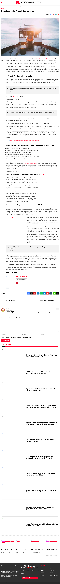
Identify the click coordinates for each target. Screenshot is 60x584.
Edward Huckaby (9, 308)
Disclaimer (42, 572)
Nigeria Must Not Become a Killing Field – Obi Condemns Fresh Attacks (41, 389)
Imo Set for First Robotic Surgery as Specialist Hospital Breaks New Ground (41, 491)
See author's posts (21, 279)
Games (7, 288)
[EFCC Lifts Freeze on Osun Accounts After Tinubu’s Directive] (13, 440)
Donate (51, 572)
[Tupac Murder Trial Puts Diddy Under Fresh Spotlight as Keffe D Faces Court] (13, 508)
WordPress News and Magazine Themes (45, 58)
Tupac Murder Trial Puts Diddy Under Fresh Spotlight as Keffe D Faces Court (40, 508)
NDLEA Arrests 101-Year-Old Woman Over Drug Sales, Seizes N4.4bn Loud (41, 356)
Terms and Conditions (54, 575)
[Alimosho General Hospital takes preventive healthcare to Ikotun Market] (13, 474)
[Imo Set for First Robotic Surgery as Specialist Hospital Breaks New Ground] (13, 491)
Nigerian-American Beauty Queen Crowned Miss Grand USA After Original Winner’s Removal (41, 423)
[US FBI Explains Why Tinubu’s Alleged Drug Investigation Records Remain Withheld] (13, 457)
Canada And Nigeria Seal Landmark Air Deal (7, 550)
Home (2, 6)
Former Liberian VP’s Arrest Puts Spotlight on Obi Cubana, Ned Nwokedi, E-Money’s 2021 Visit (41, 406)
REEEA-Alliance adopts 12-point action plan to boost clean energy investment (41, 372)
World (9, 6)
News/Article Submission (45, 573)
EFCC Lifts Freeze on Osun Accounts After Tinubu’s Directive (40, 440)
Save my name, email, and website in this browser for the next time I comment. (17, 337)
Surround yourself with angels (30, 163)
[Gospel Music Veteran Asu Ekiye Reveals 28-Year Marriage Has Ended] (13, 525)
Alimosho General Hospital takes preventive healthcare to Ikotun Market (40, 474)
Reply (57, 308)
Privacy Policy (52, 573)
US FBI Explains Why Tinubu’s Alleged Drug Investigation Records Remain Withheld (40, 457)
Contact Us (52, 570)
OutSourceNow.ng (27, 582)
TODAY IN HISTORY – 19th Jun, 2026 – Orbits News (37, 550)
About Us (51, 568)
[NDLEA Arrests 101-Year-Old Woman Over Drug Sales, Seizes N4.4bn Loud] (13, 356)
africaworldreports (9, 13)
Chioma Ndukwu (5, 555)
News (6, 6)
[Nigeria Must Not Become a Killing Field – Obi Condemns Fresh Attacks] (13, 389)
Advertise (42, 570)
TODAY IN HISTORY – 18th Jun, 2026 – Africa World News (52, 551)
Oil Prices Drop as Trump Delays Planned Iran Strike (22, 550)
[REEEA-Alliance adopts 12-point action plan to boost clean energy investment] (13, 372)
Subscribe (42, 575)
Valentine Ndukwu (20, 555)
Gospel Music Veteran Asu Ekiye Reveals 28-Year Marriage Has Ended (42, 525)
